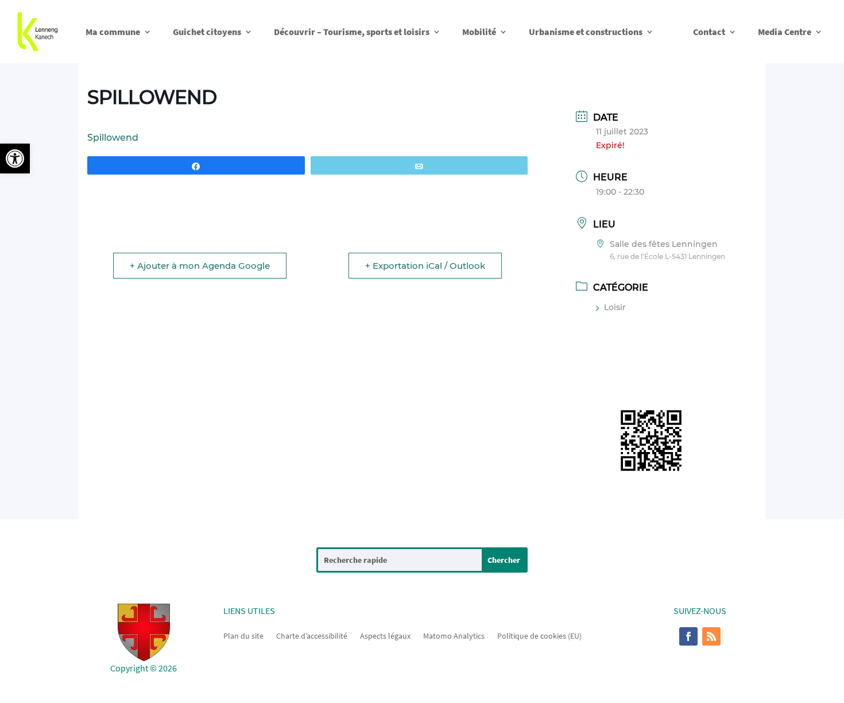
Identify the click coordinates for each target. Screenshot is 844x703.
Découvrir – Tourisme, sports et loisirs (351, 31)
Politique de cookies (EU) (539, 635)
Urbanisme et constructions (585, 31)
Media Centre (784, 31)
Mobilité (479, 31)
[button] (15, 158)
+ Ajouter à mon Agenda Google (200, 265)
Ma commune (113, 31)
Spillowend (112, 137)
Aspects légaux (385, 635)
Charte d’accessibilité (311, 635)
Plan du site (243, 635)
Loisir (615, 307)
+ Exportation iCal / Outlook (425, 265)
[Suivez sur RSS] (711, 636)
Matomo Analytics (454, 635)
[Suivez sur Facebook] (688, 636)
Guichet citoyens (207, 31)
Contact (709, 31)
